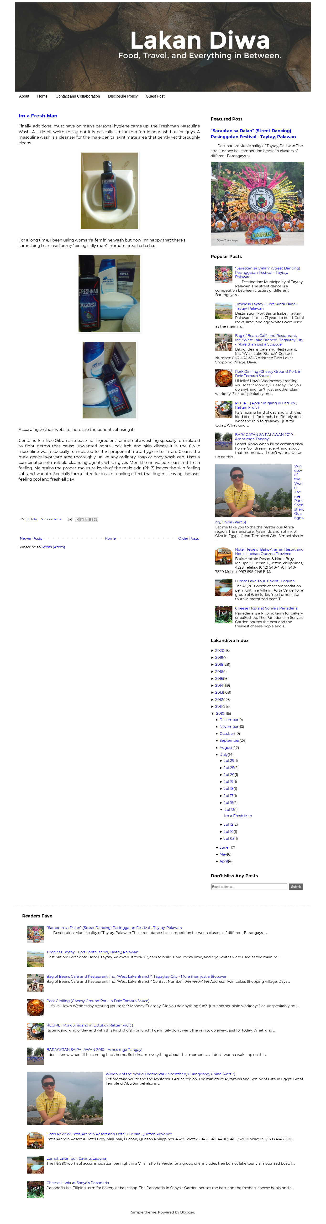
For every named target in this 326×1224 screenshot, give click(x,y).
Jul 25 (229, 767)
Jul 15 (228, 802)
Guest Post (155, 96)
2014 (219, 685)
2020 (219, 650)
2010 (220, 713)
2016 (219, 671)
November (229, 726)
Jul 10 (229, 831)
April (224, 861)
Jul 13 (229, 809)
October (227, 733)
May (223, 854)
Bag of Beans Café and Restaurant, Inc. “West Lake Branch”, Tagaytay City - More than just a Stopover (269, 339)
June (224, 847)
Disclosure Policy (123, 96)
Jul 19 (228, 781)
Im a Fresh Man (38, 116)
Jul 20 (229, 774)
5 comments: (51, 519)
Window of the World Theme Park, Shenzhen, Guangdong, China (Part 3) (170, 1074)
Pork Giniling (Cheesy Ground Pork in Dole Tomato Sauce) (268, 373)
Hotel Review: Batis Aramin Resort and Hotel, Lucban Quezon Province (269, 551)
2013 (219, 692)
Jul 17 (228, 795)
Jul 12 (228, 824)
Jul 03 (229, 838)
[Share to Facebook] (91, 519)
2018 (219, 664)
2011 (218, 706)
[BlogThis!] (81, 519)
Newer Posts (31, 538)
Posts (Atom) (53, 547)
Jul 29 (229, 760)
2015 (219, 678)
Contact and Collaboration (78, 96)
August (226, 747)
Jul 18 (229, 788)
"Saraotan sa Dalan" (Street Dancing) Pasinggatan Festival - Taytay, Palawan (267, 272)
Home (42, 96)
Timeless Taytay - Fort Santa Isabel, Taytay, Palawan (266, 306)
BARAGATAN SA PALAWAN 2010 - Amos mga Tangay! (265, 436)
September (230, 740)
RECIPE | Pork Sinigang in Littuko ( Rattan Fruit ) (266, 405)
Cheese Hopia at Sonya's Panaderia (266, 608)
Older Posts (188, 538)
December (229, 719)
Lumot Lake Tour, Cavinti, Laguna (265, 581)
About (24, 96)
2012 (219, 699)
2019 (219, 657)
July (224, 754)
